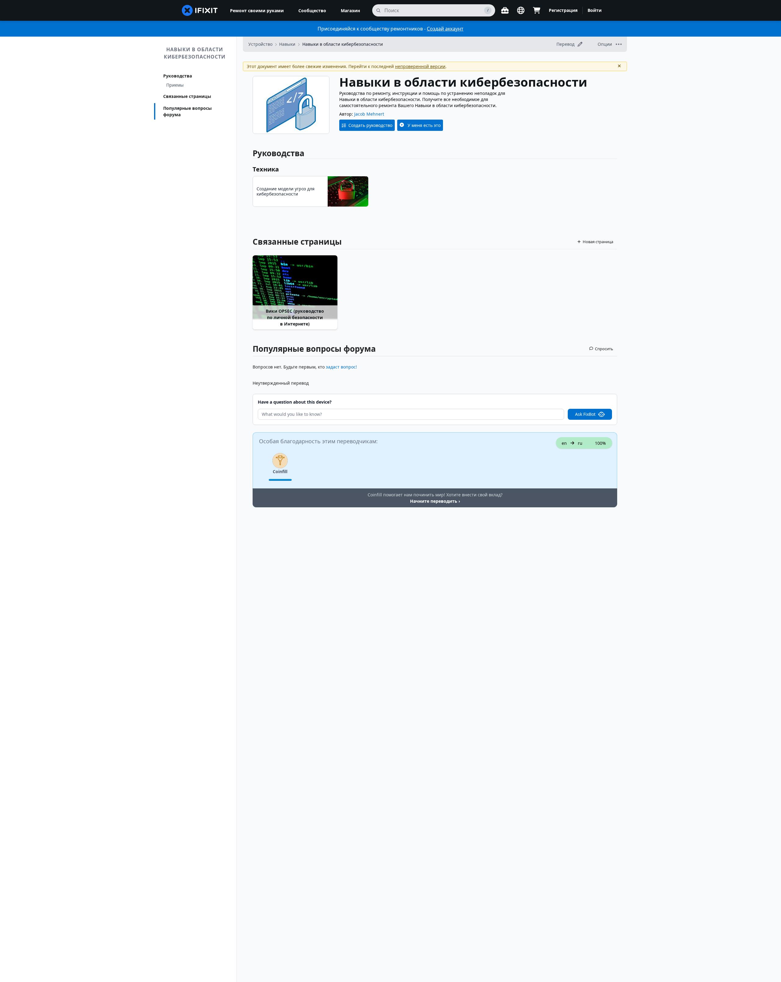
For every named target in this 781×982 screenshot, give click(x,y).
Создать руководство (370, 125)
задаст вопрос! (341, 367)
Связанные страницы (187, 96)
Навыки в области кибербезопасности (194, 53)
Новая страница (598, 241)
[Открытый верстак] (505, 10)
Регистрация (563, 10)
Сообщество (312, 10)
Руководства (177, 76)
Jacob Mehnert (369, 114)
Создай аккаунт (445, 28)
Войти (595, 10)
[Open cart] (537, 10)
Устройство (260, 44)
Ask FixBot (585, 414)
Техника (266, 169)
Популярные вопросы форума (187, 111)
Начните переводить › (435, 501)
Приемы (175, 85)
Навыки (287, 44)
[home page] (200, 10)
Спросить (604, 348)
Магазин (350, 10)
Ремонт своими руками (257, 10)
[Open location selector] (521, 10)
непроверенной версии (420, 66)
